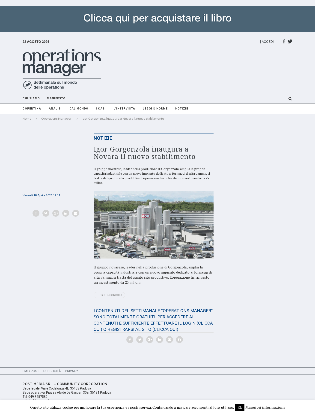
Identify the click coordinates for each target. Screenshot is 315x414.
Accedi (268, 41)
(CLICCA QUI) (165, 329)
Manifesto (56, 98)
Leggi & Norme (155, 108)
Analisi (55, 108)
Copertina (32, 108)
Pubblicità (52, 371)
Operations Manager (56, 118)
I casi (101, 108)
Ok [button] (240, 407)
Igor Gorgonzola (109, 295)
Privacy (71, 371)
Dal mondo (78, 108)
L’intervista (124, 108)
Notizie (181, 108)
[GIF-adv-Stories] (157, 8)
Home (27, 118)
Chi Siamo (31, 98)
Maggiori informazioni (265, 407)
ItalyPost (31, 371)
